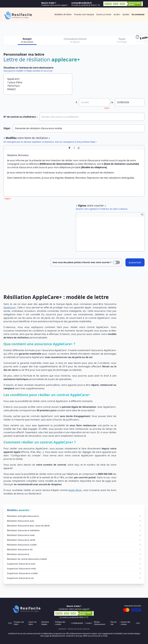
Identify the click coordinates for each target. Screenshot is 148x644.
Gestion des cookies (125, 623)
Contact (88, 623)
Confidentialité (77, 623)
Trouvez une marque (84, 14)
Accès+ (117, 14)
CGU (138, 623)
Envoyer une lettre (19, 623)
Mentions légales (45, 623)
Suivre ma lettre (32, 623)
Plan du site (113, 623)
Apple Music (75, 490)
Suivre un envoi (103, 14)
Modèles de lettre (63, 14)
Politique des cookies (60, 623)
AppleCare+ (9, 307)
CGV (10, 623)
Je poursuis (135, 262)
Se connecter (138, 14)
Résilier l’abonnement (99, 623)
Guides (126, 14)
